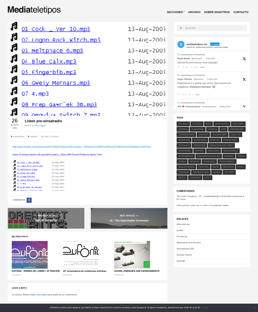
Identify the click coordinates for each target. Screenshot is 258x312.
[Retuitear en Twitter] (178, 54)
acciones (183, 124)
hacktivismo (185, 151)
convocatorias (186, 135)
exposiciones (230, 140)
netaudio (33, 137)
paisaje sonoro (186, 167)
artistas (183, 129)
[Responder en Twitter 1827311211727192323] (179, 95)
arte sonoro (221, 124)
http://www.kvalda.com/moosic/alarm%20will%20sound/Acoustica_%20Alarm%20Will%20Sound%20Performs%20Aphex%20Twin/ (82, 147)
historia (199, 151)
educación (184, 140)
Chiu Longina (39, 125)
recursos (228, 167)
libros (241, 156)
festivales (184, 145)
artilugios (238, 124)
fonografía (199, 145)
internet (229, 156)
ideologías (213, 151)
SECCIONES (175, 12)
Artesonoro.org (183, 224)
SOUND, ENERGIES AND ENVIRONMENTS (136, 271)
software (184, 172)
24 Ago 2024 (212, 79)
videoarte (195, 178)
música (182, 161)
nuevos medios (227, 161)
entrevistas (200, 140)
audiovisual (198, 129)
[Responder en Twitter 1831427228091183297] (179, 67)
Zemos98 (181, 261)
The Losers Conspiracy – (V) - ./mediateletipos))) (198, 196)
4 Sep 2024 (210, 59)
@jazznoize (198, 79)
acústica (197, 124)
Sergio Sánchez (184, 79)
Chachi (205, 307)
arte (208, 124)
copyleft (203, 135)
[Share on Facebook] (29, 200)
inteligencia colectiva (208, 156)
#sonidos (206, 87)
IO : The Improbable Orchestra (129, 220)
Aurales (180, 230)
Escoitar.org (182, 236)
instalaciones (231, 151)
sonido (216, 172)
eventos (215, 140)
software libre (201, 172)
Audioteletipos (19, 137)
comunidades (237, 129)
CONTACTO (240, 12)
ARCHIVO (194, 12)
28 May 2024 (225, 107)
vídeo (207, 178)
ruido (241, 167)
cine (223, 129)
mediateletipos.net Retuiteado (193, 55)
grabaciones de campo (221, 145)
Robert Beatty (183, 58)
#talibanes (195, 87)
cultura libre (219, 135)
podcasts (203, 167)
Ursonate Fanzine (184, 255)
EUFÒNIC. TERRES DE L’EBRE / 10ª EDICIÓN (36, 271)
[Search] (181, 28)
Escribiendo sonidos (220, 205)
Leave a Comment (51, 137)
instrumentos (186, 156)
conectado (41, 294)
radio (216, 167)
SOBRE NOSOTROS (217, 12)
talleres (229, 172)
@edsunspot (197, 59)
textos (182, 178)
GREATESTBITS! (46, 220)
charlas (212, 129)
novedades (209, 161)
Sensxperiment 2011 (185, 249)
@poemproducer (209, 107)
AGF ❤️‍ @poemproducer (189, 106)
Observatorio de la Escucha (189, 242)
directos (235, 135)
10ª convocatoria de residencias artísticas (84, 271)
